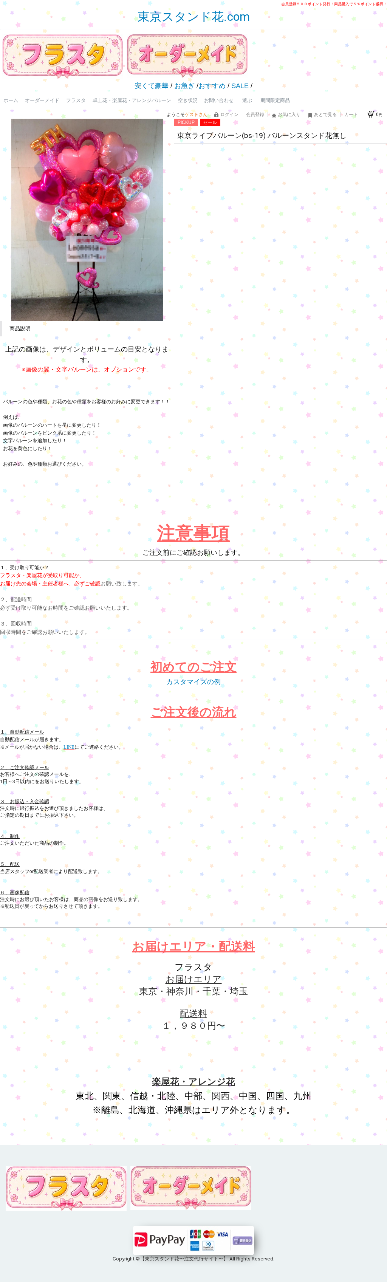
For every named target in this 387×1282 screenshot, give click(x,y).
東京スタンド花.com (194, 16)
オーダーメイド (42, 100)
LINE (68, 747)
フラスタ (76, 100)
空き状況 (188, 100)
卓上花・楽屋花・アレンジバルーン (132, 100)
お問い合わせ (219, 100)
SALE (240, 86)
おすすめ (212, 86)
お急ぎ (184, 86)
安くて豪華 (152, 86)
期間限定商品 (275, 100)
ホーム (10, 100)
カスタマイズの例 (193, 682)
